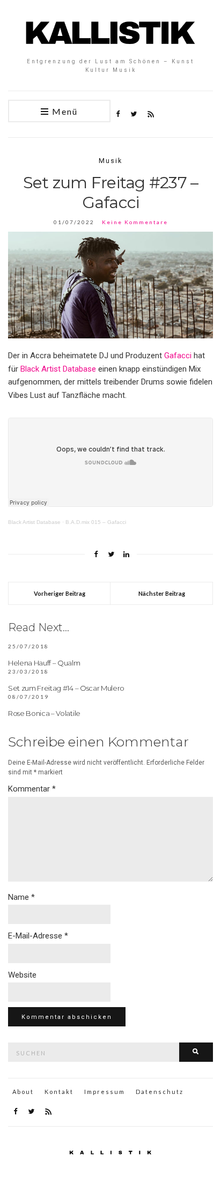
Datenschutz (159, 1091)
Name (21, 897)
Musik (110, 161)
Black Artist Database (58, 369)
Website (22, 975)
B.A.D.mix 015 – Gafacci (95, 522)
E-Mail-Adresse (38, 936)
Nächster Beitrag (161, 593)
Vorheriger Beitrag (59, 593)
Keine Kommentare (135, 222)
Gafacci (177, 355)
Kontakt (59, 1091)
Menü (63, 111)
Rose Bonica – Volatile (44, 713)
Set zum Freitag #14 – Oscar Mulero (66, 688)
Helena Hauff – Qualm (44, 663)
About (23, 1091)
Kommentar (32, 789)
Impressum (104, 1091)
